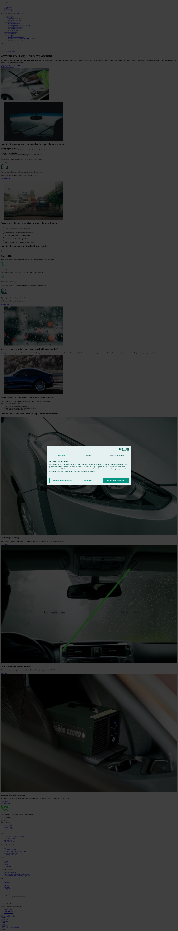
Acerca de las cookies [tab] (117, 455)
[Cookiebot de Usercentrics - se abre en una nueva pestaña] (120, 449)
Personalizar (88, 480)
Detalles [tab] (89, 455)
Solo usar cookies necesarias (62, 480)
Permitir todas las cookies (115, 480)
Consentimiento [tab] (61, 455)
